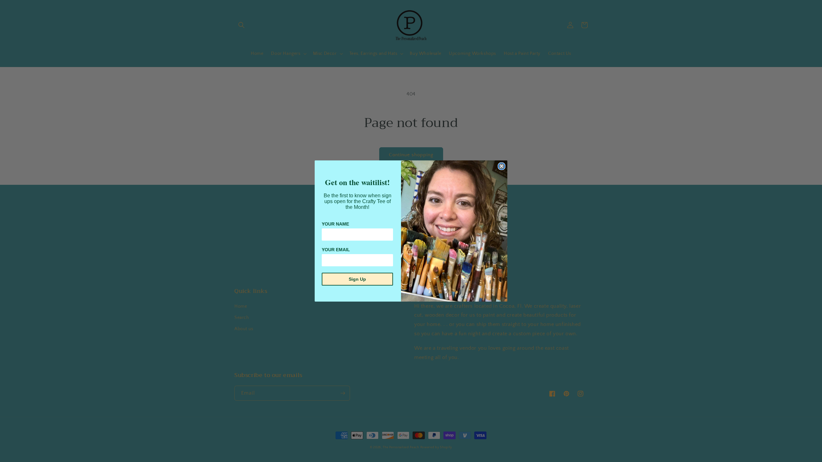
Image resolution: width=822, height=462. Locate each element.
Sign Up (357, 279)
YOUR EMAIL (336, 249)
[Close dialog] (501, 166)
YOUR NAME (335, 224)
